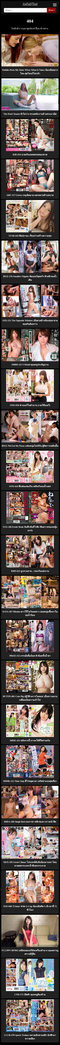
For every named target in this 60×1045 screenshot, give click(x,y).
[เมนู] (55, 5)
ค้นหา (51, 10)
